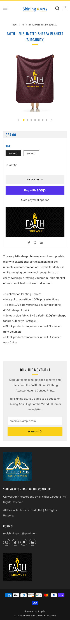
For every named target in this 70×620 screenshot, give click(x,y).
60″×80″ (31, 153)
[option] (35, 83)
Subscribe (33, 431)
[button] (24, 120)
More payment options (35, 200)
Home (15, 24)
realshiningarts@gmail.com (20, 533)
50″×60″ (13, 153)
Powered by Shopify (35, 611)
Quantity (11, 165)
